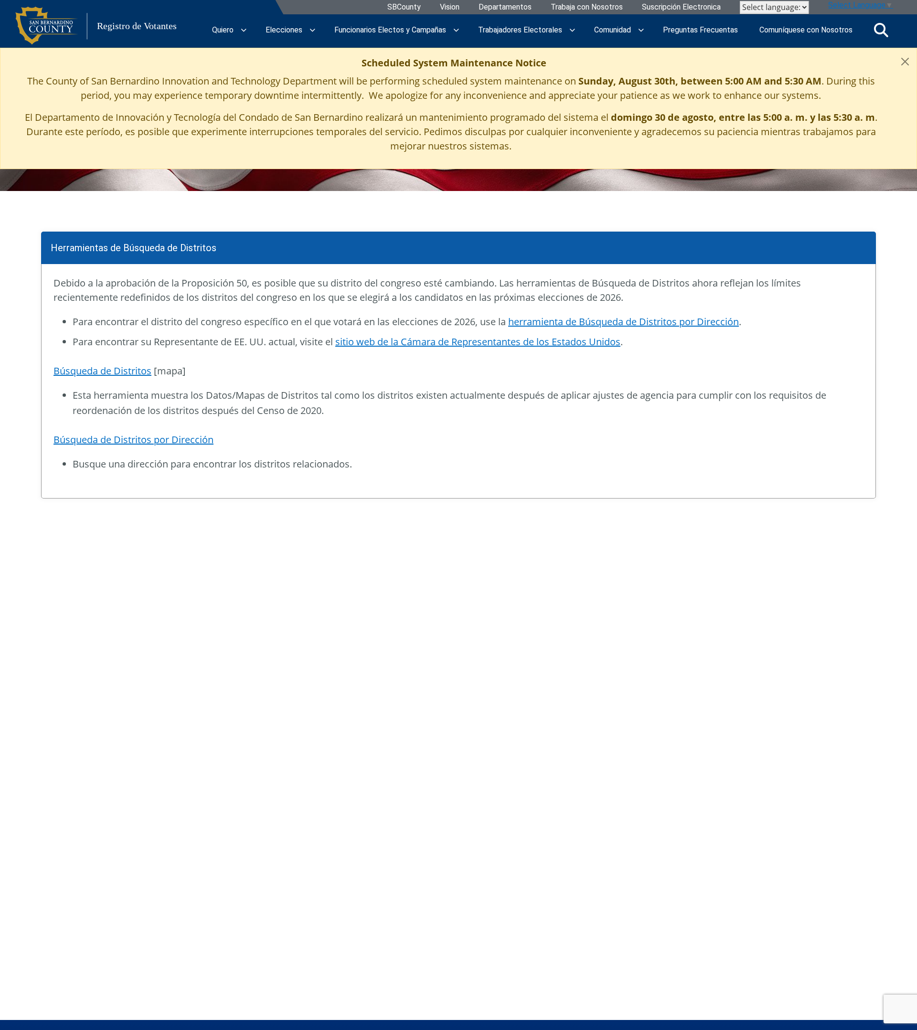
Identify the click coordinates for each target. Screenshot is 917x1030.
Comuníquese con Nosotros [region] (806, 29)
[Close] (905, 61)
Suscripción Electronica (681, 7)
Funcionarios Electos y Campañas (390, 29)
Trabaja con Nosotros (587, 7)
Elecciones (284, 29)
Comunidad (612, 29)
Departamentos (505, 7)
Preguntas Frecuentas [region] (700, 29)
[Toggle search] (881, 30)
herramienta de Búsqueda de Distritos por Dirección (623, 321)
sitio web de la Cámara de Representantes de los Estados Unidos (477, 341)
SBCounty (404, 7)
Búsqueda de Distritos (102, 370)
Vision (449, 7)
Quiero (223, 29)
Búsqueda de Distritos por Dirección (133, 439)
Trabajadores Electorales (520, 29)
